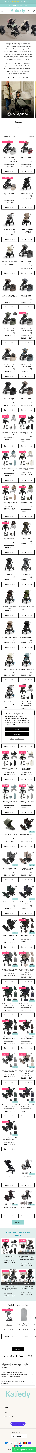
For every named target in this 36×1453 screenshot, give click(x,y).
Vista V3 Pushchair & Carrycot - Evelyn (9, 329)
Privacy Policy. (10, 724)
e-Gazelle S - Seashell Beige (9, 669)
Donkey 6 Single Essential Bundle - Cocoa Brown (26, 1037)
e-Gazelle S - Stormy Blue (26, 669)
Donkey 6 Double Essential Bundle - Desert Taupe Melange (26, 970)
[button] (2, 11)
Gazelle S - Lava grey (9, 229)
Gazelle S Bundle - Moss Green (26, 503)
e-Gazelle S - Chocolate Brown (9, 607)
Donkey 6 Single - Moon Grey (9, 868)
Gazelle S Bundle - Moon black (26, 432)
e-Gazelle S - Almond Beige (9, 637)
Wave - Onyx (9, 574)
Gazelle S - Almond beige (26, 229)
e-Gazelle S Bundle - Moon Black (9, 768)
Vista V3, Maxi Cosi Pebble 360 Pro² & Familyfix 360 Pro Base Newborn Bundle (26, 1258)
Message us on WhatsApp (25, 1450)
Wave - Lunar (26, 574)
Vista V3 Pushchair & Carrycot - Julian (26, 295)
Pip (9, 1176)
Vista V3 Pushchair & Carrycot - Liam (9, 365)
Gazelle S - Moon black (26, 193)
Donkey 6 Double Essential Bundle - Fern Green (9, 1004)
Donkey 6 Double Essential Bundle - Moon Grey (9, 969)
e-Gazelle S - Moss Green (26, 606)
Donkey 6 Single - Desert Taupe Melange (26, 868)
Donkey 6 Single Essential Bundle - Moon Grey (9, 1070)
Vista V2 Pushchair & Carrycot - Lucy (26, 158)
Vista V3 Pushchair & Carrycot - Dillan (26, 365)
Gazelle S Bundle (9, 1256)
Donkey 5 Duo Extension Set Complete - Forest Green (9, 835)
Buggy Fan (9, 1324)
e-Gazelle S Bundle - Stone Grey (26, 802)
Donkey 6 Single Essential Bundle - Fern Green (9, 1105)
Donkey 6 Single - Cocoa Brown (26, 835)
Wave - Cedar (26, 538)
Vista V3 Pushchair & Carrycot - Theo (26, 399)
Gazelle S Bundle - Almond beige (9, 503)
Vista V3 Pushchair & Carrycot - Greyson (26, 262)
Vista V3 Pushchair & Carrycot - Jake (9, 399)
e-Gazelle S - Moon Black (26, 637)
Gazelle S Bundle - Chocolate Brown (9, 539)
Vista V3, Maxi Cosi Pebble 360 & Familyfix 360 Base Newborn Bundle (9, 1288)
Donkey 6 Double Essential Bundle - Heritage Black (9, 1037)
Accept (17, 729)
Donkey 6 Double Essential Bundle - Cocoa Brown (26, 936)
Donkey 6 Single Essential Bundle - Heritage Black (9, 1138)
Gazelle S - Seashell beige (9, 261)
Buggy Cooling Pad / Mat (24, 1324)
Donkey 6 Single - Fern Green (9, 902)
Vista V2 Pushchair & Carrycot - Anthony (9, 158)
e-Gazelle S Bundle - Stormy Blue (9, 802)
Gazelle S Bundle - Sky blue (9, 468)
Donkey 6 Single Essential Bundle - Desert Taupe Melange (26, 1071)
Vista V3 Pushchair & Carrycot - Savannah (26, 329)
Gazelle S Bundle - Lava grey (9, 432)
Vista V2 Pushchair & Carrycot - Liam (9, 194)
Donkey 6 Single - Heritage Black (9, 936)
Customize (17, 734)
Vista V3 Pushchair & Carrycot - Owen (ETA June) (9, 295)
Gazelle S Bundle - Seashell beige (26, 468)
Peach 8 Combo (26, 1176)
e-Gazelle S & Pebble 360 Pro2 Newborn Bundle (26, 1287)
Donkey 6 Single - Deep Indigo (26, 902)
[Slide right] (22, 128)
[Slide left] (14, 128)
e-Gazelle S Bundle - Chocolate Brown (26, 702)
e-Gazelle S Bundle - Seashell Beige (26, 768)
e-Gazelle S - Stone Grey (9, 701)
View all (18, 1222)
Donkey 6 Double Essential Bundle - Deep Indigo (26, 1004)
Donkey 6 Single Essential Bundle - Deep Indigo (26, 1105)
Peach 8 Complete (26, 1207)
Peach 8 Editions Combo (9, 1207)
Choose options (9, 171)
